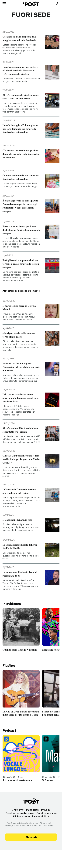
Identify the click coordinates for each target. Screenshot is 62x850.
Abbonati (31, 837)
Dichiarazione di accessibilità (31, 816)
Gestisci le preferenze (20, 813)
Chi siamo (18, 809)
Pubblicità (32, 809)
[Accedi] (57, 3)
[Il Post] (31, 3)
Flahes (9, 665)
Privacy (45, 809)
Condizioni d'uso (46, 813)
